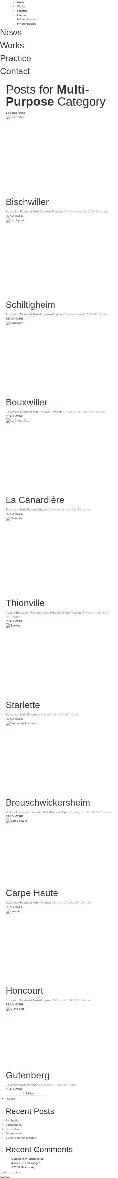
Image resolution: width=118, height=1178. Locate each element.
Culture (10, 612)
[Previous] (2, 1177)
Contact (22, 15)
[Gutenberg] (59, 1036)
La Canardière (35, 500)
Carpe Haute (32, 893)
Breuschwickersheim (48, 802)
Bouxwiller (27, 402)
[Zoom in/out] (18, 1172)
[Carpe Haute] (59, 851)
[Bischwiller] (59, 153)
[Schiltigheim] (59, 256)
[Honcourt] (59, 944)
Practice (22, 10)
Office (66, 612)
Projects (57, 211)
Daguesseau (14, 1133)
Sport (42, 509)
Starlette (23, 705)
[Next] (7, 1177)
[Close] (2, 1172)
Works (21, 6)
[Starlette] (59, 659)
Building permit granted (21, 1137)
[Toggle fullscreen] (13, 1172)
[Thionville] (59, 554)
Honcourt (24, 990)
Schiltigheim (30, 304)
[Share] (7, 1172)
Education (12, 211)
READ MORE (14, 215)
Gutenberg (28, 1075)
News (20, 2)
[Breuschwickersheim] (59, 756)
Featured (26, 211)
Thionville (25, 603)
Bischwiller (27, 202)
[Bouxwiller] (59, 356)
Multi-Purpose (42, 211)
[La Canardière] (59, 454)
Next (31, 1093)
